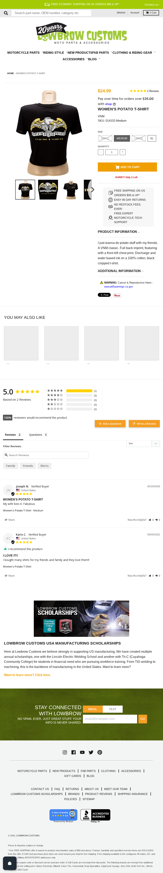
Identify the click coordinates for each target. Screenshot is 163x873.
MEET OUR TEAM (115, 789)
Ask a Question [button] (112, 423)
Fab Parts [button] (101, 52)
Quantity (103, 146)
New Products (80, 52)
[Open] (9, 863)
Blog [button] (93, 59)
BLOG (90, 775)
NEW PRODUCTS (63, 771)
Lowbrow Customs (27, 835)
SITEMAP (88, 799)
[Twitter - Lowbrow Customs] (91, 752)
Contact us (151, 4)
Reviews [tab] (10, 434)
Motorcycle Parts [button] (23, 52)
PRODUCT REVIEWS (98, 794)
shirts (44, 466)
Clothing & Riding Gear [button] (133, 52)
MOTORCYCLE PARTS (32, 771)
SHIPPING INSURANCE (133, 794)
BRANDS (74, 794)
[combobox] (51, 13)
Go (142, 719)
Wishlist (121, 12)
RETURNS (72, 789)
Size (100, 132)
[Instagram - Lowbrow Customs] (64, 752)
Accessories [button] (74, 59)
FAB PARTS (88, 771)
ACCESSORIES (131, 771)
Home (10, 73)
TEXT (112, 709)
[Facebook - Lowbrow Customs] (73, 752)
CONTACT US (40, 789)
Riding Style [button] (54, 52)
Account (134, 12)
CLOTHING (108, 771)
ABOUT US (91, 789)
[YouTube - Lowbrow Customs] (82, 752)
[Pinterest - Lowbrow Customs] (99, 752)
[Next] (92, 190)
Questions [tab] (35, 434)
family (10, 466)
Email (92, 709)
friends (28, 466)
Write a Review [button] (146, 423)
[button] (151, 520)
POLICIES (70, 799)
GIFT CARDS (72, 775)
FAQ (57, 789)
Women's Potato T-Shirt (17, 510)
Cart (153, 12)
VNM (101, 116)
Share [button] (11, 520)
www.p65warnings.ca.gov (118, 286)
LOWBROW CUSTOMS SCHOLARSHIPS (37, 794)
